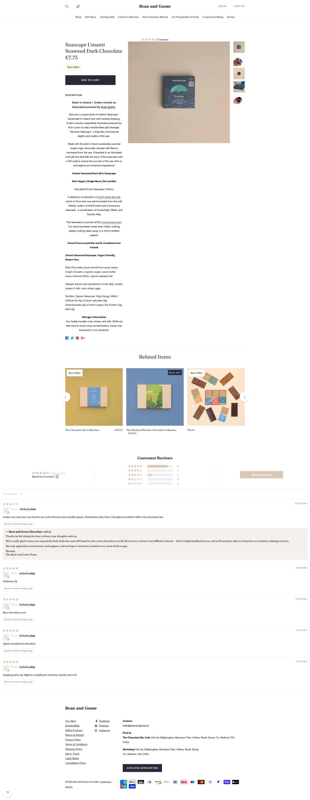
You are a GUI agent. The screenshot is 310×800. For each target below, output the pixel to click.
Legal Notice (72, 758)
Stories (231, 17)
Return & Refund (74, 735)
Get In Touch (72, 753)
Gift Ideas (90, 17)
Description (73, 95)
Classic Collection (128, 17)
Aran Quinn (108, 107)
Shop (78, 17)
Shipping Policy (73, 749)
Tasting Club (107, 17)
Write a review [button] (261, 475)
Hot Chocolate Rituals (155, 17)
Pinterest (104, 725)
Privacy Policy (73, 739)
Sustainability (72, 725)
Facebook (104, 721)
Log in (222, 6)
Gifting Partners (74, 730)
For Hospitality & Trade (185, 17)
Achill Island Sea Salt (109, 197)
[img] (10, 504)
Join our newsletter (142, 768)
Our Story (70, 721)
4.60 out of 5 (58, 473)
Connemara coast (111, 222)
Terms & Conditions (76, 744)
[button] (150, 39)
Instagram (104, 730)
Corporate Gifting (213, 17)
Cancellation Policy (75, 763)
